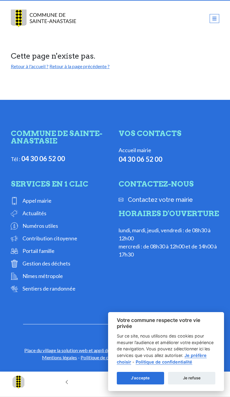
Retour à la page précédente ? (79, 66)
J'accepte (140, 377)
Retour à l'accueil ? (30, 66)
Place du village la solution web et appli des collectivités (81, 350)
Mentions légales (59, 357)
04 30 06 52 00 (43, 159)
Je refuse (192, 377)
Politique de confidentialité (164, 361)
